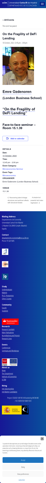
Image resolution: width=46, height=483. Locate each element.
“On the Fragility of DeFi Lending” (19, 110)
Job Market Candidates (9, 391)
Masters (4, 292)
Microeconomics (9, 175)
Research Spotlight (8, 329)
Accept (23, 460)
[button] (42, 439)
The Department (7, 373)
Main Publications (8, 332)
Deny (23, 467)
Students (5, 310)
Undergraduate (7, 289)
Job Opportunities (8, 388)
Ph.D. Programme (8, 295)
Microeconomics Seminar (13, 169)
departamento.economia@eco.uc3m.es (15, 237)
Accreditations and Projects (11, 335)
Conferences (6, 347)
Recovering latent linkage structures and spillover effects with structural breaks (18, 200)
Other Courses (6, 298)
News (3, 370)
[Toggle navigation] (42, 3)
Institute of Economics (9, 376)
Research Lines (7, 338)
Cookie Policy (22, 480)
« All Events (8, 19)
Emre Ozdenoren (17, 91)
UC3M (4, 379)
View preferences (23, 474)
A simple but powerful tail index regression (37, 200)
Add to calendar (17, 138)
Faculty (4, 307)
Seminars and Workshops (10, 350)
